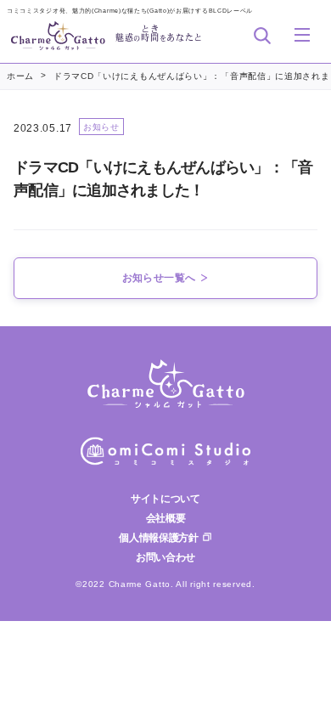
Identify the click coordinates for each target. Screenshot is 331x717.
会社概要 (166, 518)
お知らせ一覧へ (159, 278)
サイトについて (165, 499)
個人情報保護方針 (158, 538)
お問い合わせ (165, 557)
